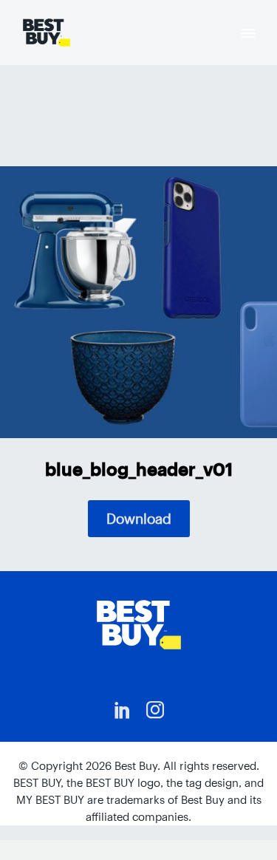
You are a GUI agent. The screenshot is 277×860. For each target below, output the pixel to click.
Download (138, 519)
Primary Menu (248, 33)
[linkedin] (122, 710)
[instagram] (155, 710)
